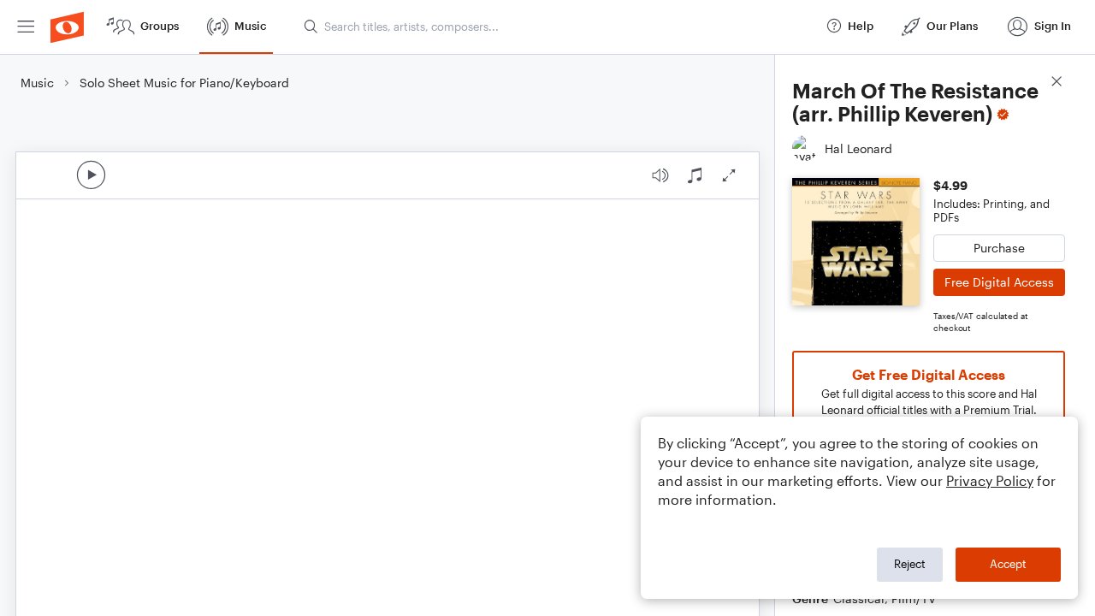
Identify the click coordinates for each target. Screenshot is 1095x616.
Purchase (999, 247)
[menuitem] (25, 27)
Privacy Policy (989, 480)
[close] (1056, 83)
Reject (910, 564)
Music (37, 82)
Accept (1008, 564)
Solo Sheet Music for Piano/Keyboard (184, 82)
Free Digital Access (999, 282)
